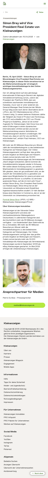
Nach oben (39, 473)
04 (6, 12)
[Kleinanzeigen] (4, 3)
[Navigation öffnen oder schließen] (44, 3)
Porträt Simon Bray (11, 199)
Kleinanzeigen (8, 39)
